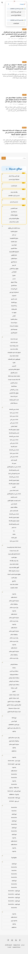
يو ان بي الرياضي (14, 389)
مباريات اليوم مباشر (14, 600)
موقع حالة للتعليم (14, 393)
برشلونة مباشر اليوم (14, 741)
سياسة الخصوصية (16, 947)
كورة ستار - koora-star (14, 760)
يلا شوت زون (14, 920)
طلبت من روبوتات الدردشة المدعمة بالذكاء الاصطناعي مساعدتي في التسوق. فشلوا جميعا (15, 132)
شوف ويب (14, 245)
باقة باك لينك (14, 192)
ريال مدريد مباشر (14, 607)
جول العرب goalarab (14, 724)
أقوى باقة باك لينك (14, 567)
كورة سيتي (14, 721)
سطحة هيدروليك (14, 674)
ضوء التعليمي (14, 208)
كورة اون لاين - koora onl (14, 791)
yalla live (14, 751)
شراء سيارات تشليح (14, 698)
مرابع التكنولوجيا (14, 238)
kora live (14, 810)
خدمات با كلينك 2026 (14, 571)
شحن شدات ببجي (14, 490)
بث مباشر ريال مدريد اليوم (14, 728)
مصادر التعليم (14, 383)
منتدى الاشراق (14, 372)
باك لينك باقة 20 (14, 560)
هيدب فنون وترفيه (14, 399)
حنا (14, 531)
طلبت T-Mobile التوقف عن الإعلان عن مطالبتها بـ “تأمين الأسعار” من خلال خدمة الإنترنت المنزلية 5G (15, 67)
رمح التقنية (14, 302)
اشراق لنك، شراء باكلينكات (14, 352)
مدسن (14, 278)
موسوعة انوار (14, 329)
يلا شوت (14, 594)
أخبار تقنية (24, 127)
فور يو (14, 487)
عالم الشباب (14, 185)
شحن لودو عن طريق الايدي (14, 500)
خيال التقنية (14, 241)
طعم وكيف (14, 309)
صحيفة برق (14, 211)
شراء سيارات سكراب (14, 694)
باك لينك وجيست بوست (14, 379)
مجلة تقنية (14, 386)
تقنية (14, 362)
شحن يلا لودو (14, 497)
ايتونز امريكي (14, 426)
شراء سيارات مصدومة (14, 708)
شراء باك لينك (14, 339)
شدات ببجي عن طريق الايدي (14, 466)
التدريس (14, 366)
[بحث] (2, 2)
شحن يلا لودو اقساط (14, 433)
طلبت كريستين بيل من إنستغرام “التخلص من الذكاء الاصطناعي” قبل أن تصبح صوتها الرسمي (14, 34)
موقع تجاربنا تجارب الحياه (14, 574)
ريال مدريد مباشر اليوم (14, 737)
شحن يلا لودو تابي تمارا (14, 473)
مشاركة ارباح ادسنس (14, 179)
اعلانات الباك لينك (14, 356)
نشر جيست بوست (14, 550)
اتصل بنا (9, 947)
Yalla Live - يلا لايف (14, 787)
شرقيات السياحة (14, 326)
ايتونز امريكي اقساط (14, 480)
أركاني (14, 316)
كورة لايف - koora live (14, 890)
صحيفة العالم (14, 403)
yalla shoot (14, 597)
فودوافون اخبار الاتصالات (14, 359)
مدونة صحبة (14, 322)
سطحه (14, 667)
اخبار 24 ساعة (14, 396)
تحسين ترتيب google (14, 195)
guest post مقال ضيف (14, 554)
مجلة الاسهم (14, 248)
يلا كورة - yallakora (14, 794)
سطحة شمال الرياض (14, 678)
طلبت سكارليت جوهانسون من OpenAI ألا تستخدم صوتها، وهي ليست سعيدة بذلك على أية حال (16, 100)
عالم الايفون (14, 255)
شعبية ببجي (14, 504)
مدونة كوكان (14, 258)
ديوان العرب (14, 577)
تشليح (14, 691)
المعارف (14, 295)
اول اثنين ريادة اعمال (14, 176)
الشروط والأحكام (8, 945)
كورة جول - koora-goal (14, 764)
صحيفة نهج (14, 262)
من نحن (22, 945)
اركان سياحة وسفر (14, 221)
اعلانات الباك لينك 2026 (14, 376)
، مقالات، (24, 29)
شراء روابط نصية (14, 345)
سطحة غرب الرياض (14, 681)
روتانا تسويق (14, 282)
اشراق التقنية (14, 231)
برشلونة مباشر (14, 604)
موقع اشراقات (14, 215)
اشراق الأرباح (14, 332)
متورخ (14, 275)
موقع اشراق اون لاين (14, 218)
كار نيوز (14, 265)
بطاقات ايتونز (14, 507)
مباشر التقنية (14, 319)
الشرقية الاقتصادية (14, 251)
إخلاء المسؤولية (16, 945)
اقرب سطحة (14, 688)
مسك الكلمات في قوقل (14, 228)
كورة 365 (14, 718)
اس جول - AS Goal (14, 801)
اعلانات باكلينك (14, 587)
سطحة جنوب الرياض (14, 684)
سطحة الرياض (14, 664)
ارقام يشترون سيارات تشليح (14, 705)
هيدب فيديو (14, 299)
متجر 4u (14, 463)
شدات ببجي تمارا (14, 412)
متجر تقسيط (14, 446)
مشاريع (14, 581)
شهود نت (14, 312)
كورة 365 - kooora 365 (14, 797)
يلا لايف (14, 731)
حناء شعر (14, 527)
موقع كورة (14, 857)
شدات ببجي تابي (14, 419)
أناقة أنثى (14, 272)
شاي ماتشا (14, 537)
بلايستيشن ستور (14, 510)
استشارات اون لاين (14, 292)
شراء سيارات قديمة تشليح (14, 711)
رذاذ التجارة (14, 305)
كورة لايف (14, 814)
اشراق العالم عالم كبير (14, 369)
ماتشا (14, 534)
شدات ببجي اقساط (14, 409)
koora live (14, 774)
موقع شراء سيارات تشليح (14, 701)
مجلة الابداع (14, 285)
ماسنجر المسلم (14, 202)
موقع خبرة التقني (14, 268)
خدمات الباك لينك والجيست (14, 547)
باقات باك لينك (14, 349)
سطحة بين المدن (14, 671)
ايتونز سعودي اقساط (14, 429)
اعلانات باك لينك (14, 584)
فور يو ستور (14, 460)
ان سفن (14, 234)
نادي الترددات (14, 289)
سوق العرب (14, 557)
